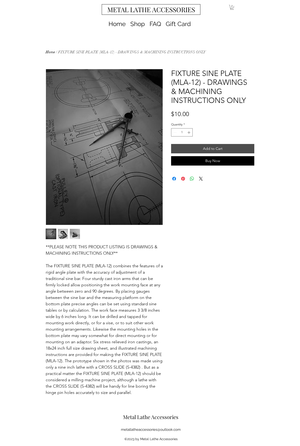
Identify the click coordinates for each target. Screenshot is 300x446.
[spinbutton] (182, 132)
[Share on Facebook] (174, 178)
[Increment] (189, 132)
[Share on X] (201, 178)
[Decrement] (174, 132)
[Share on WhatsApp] (192, 178)
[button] (232, 7)
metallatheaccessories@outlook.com (151, 429)
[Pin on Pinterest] (183, 178)
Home (50, 52)
